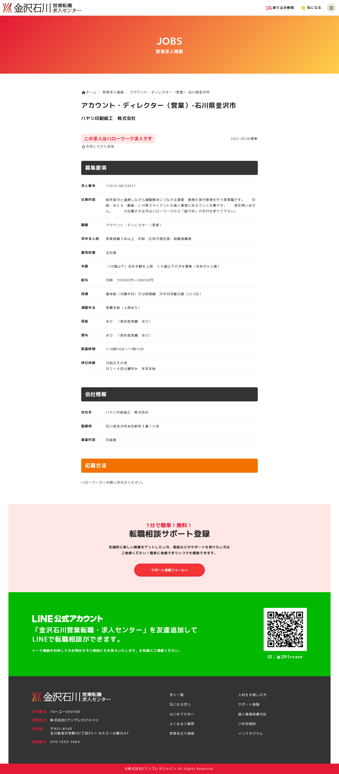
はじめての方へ (182, 714)
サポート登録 (249, 704)
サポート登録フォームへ (169, 570)
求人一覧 (177, 695)
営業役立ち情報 (182, 733)
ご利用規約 (247, 723)
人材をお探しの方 (252, 695)
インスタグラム (250, 733)
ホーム (89, 92)
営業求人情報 (113, 92)
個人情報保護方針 (252, 714)
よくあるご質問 (182, 723)
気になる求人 (180, 704)
